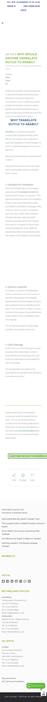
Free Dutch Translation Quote (14, 513)
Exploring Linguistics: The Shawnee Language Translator (19, 544)
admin (7, 69)
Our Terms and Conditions (13, 681)
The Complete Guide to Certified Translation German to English (23, 525)
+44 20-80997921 (22, 2)
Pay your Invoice (9, 678)
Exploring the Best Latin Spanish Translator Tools (21, 519)
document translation (26, 431)
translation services (27, 192)
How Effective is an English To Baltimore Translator (21, 539)
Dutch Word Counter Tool (13, 510)
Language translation (30, 66)
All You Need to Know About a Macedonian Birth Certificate (21, 532)
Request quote (37, 686)
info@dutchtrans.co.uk (15, 613)
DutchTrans (9, 132)
